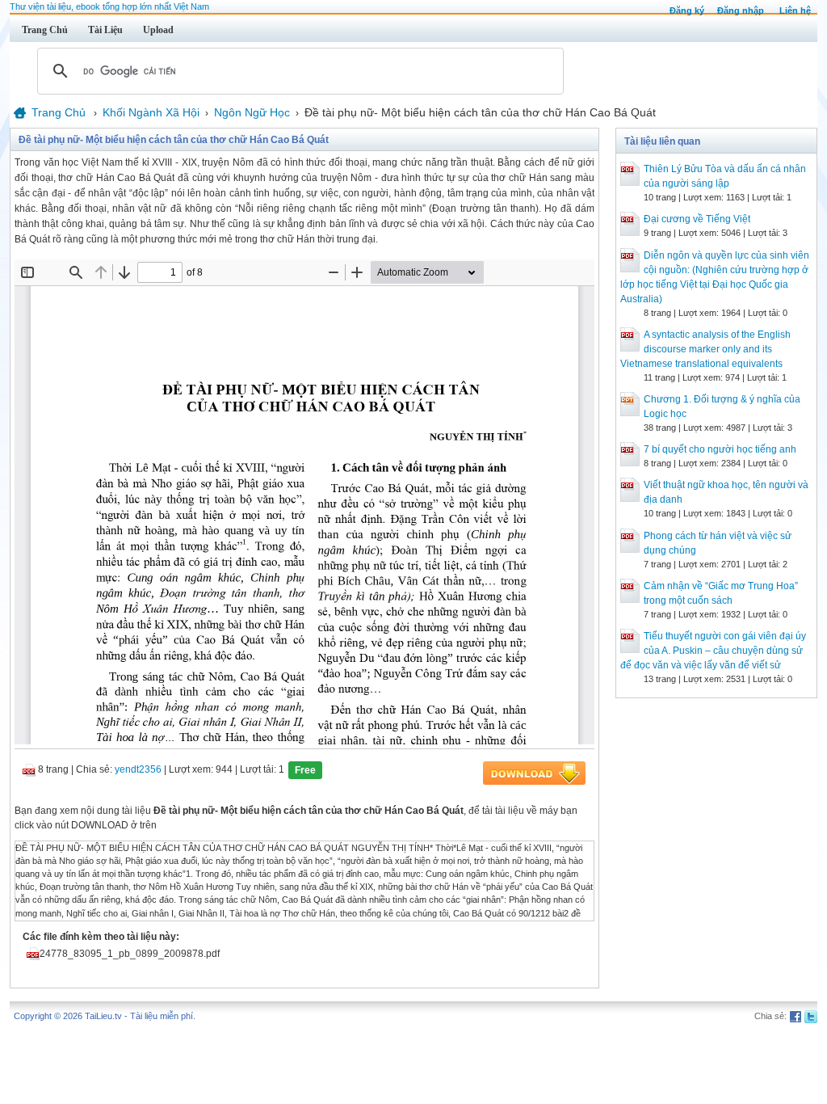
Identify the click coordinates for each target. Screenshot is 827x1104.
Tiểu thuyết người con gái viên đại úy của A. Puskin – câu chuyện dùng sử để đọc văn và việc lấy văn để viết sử (713, 650)
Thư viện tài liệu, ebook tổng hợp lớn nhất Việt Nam (109, 6)
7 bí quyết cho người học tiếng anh (720, 449)
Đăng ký (687, 10)
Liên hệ (795, 10)
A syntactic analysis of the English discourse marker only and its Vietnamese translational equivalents (705, 349)
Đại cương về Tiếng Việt (697, 219)
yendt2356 (138, 769)
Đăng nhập (740, 10)
